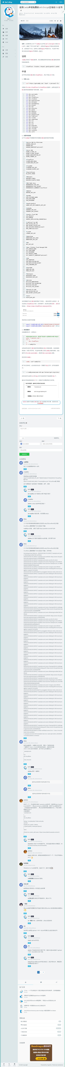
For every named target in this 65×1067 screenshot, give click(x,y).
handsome (60, 1065)
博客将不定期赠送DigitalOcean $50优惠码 (35, 995)
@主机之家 (31, 898)
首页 (23, 21)
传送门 (41, 51)
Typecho (49, 1065)
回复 (25, 469)
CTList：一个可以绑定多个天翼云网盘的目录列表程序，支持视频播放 (42, 990)
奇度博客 (26, 863)
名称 (21, 441)
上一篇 (22, 418)
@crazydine (31, 493)
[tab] (25, 982)
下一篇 (59, 418)
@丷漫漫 (30, 920)
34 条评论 (47, 13)
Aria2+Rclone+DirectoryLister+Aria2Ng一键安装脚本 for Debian (40, 1010)
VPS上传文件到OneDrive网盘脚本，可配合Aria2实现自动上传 (40, 1000)
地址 (20, 447)
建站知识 (23, 15)
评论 (21, 426)
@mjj (29, 940)
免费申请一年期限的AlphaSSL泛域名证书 (34, 1005)
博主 (32, 489)
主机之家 (26, 884)
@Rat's (30, 503)
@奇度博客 (31, 878)
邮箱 (43, 441)
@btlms (30, 538)
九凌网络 (26, 462)
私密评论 (56, 438)
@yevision (30, 843)
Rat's (22, 13)
